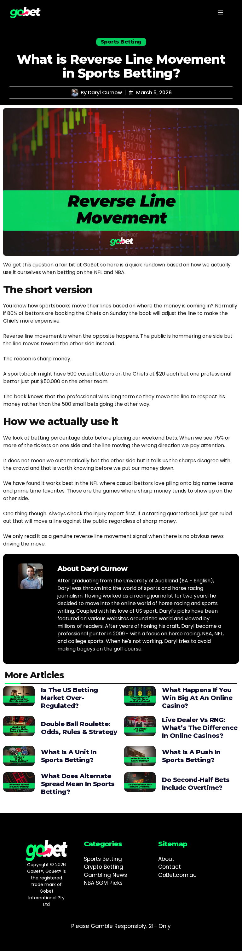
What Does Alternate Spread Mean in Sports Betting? (78, 784)
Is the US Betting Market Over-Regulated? (69, 697)
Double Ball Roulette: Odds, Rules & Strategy (79, 728)
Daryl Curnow (105, 92)
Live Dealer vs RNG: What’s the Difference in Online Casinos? (200, 727)
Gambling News (105, 875)
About (166, 859)
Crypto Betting (103, 867)
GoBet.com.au (177, 875)
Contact (169, 867)
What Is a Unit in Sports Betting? (69, 756)
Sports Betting (103, 859)
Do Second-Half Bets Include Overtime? (196, 783)
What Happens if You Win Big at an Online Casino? (197, 697)
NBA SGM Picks (103, 883)
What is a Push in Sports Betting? (191, 756)
